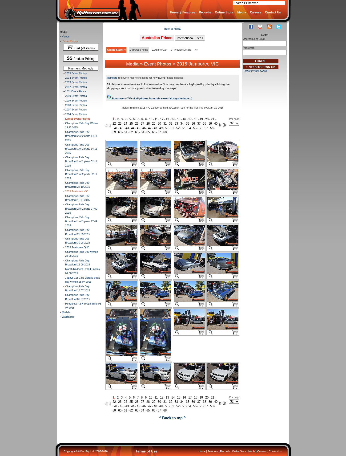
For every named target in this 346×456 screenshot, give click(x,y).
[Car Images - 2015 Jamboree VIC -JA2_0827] (222, 217)
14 (173, 119)
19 (201, 119)
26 (136, 123)
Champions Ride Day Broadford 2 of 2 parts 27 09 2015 (81, 208)
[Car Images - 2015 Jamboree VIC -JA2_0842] (155, 355)
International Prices (190, 38)
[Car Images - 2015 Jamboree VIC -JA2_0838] (155, 301)
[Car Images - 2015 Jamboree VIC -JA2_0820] (121, 188)
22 (114, 123)
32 (170, 123)
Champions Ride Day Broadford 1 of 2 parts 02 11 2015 (81, 174)
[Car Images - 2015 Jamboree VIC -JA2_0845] (121, 383)
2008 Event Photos (76, 105)
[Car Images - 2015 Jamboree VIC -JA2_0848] (222, 383)
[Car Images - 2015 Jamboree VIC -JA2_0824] (121, 217)
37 (199, 123)
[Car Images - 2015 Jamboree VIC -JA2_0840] (222, 301)
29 (153, 123)
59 (114, 132)
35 (187, 123)
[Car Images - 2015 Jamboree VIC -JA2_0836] (222, 273)
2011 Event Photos (76, 91)
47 (149, 128)
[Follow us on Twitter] (278, 26)
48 (155, 128)
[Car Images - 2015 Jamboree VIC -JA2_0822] (189, 188)
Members (112, 77)
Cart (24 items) (84, 48)
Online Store (224, 12)
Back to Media (172, 28)
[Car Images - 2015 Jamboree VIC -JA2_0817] (155, 160)
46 (144, 128)
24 (125, 123)
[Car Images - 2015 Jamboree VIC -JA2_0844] (222, 329)
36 (193, 123)
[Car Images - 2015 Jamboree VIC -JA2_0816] (121, 160)
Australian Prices (157, 38)
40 (215, 123)
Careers (255, 12)
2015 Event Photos (76, 73)
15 (178, 119)
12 (161, 119)
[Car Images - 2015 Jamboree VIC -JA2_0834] (189, 273)
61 (125, 132)
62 (131, 132)
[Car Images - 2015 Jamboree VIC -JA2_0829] (155, 245)
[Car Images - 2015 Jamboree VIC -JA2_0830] (189, 245)
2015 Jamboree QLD (77, 247)
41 (115, 128)
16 (184, 119)
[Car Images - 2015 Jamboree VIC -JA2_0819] (222, 160)
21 (212, 119)
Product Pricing (80, 58)
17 (190, 119)
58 (211, 128)
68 (165, 132)
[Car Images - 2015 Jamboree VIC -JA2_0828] (121, 245)
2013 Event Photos (76, 82)
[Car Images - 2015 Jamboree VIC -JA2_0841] (121, 355)
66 (153, 132)
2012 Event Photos (76, 87)
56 (200, 128)
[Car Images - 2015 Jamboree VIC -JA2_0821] (155, 188)
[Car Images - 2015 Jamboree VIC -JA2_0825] (155, 217)
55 (195, 128)
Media (241, 12)
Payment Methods (80, 68)
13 (167, 119)
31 (165, 123)
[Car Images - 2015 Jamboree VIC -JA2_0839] (189, 301)
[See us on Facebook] (251, 26)
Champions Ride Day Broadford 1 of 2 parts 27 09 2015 (81, 221)
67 (159, 132)
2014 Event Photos (76, 77)
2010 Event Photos (76, 95)
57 (206, 128)
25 (131, 123)
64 (142, 132)
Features (188, 12)
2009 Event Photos (76, 100)
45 (138, 128)
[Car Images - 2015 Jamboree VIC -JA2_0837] (121, 301)
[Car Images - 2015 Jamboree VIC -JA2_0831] (222, 245)
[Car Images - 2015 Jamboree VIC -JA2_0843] (189, 329)
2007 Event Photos (76, 109)
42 (121, 128)
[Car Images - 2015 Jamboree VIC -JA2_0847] (189, 383)
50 (166, 128)
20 (207, 119)
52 (178, 128)
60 (119, 132)
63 (136, 132)
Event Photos (69, 41)
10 (150, 119)
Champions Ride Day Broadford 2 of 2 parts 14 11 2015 (81, 136)
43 (127, 128)
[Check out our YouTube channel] (260, 26)
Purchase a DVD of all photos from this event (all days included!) (151, 98)
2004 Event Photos (76, 114)
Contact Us (273, 12)
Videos (65, 36)
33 (176, 123)
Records (205, 12)
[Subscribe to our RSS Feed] (269, 26)
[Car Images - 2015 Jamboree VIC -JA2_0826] (189, 217)
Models (65, 312)
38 (204, 123)
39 (210, 123)
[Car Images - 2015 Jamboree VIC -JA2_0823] (222, 188)
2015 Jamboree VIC (76, 191)
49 (161, 128)
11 (156, 119)
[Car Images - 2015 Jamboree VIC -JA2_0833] (155, 273)
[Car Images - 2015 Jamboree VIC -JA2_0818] (189, 160)
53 (183, 128)
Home (174, 12)
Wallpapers (68, 316)
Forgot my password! (255, 70)
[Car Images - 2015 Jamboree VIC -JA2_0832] (121, 273)
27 (142, 123)
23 (119, 123)
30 (159, 123)
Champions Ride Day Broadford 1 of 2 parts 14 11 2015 (81, 148)
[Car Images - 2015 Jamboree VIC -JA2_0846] (155, 383)
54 (189, 128)
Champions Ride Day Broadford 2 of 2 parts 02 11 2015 (81, 161)
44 (132, 128)
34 (182, 123)
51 (172, 128)
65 (148, 132)
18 (195, 119)
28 (148, 123)
